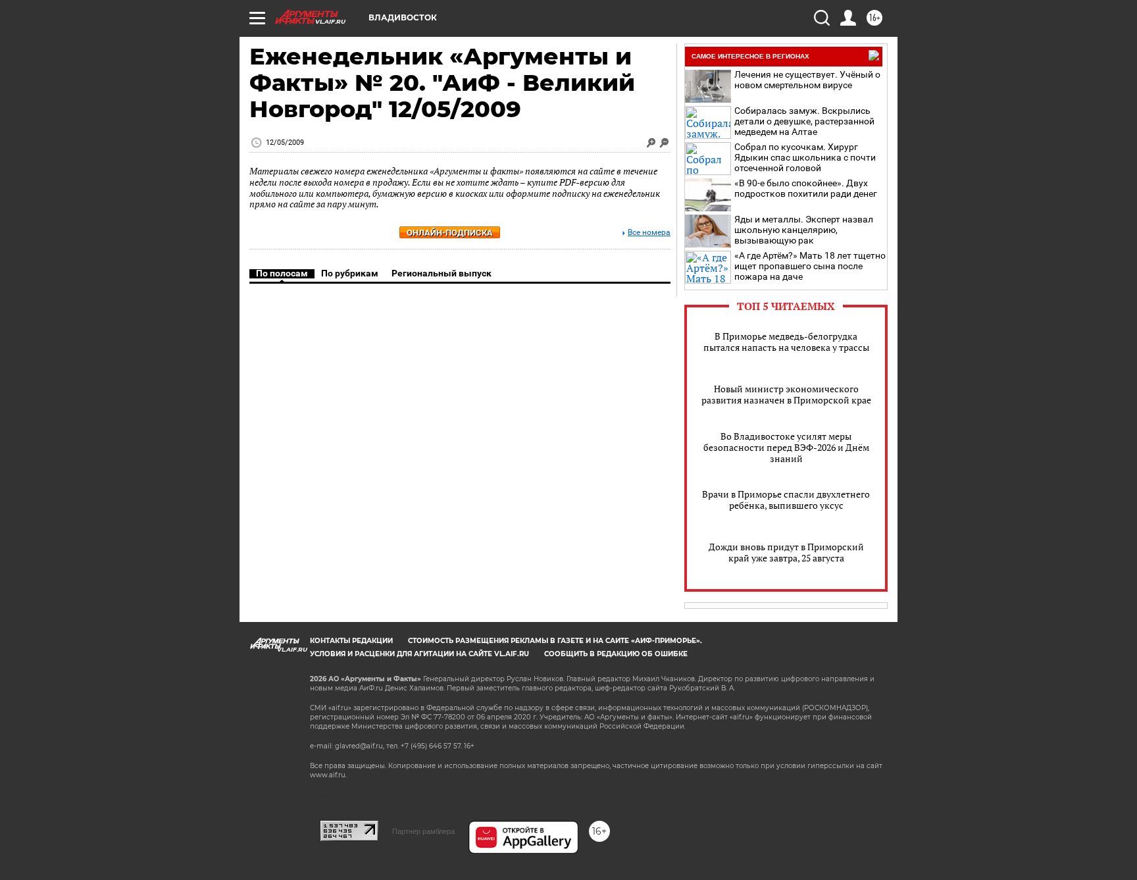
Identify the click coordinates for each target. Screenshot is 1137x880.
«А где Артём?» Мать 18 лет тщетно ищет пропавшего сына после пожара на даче (810, 266)
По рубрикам (349, 273)
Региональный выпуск (442, 273)
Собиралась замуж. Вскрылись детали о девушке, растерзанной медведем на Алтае (804, 121)
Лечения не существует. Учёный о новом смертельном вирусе (807, 79)
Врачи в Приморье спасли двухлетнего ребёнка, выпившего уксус (786, 499)
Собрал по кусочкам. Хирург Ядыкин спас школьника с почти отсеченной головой (805, 157)
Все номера (649, 232)
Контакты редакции (351, 640)
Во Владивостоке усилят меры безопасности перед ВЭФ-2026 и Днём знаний (786, 447)
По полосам (282, 273)
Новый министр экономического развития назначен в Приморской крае (786, 394)
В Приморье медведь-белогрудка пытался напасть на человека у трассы (786, 341)
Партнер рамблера (423, 831)
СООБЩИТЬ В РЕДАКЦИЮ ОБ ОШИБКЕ (616, 654)
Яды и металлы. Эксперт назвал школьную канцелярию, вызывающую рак (803, 230)
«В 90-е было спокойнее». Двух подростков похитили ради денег (805, 188)
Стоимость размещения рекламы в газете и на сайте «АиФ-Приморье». (555, 640)
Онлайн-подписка (450, 233)
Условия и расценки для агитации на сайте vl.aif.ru (419, 654)
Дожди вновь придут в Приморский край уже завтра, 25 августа (786, 552)
